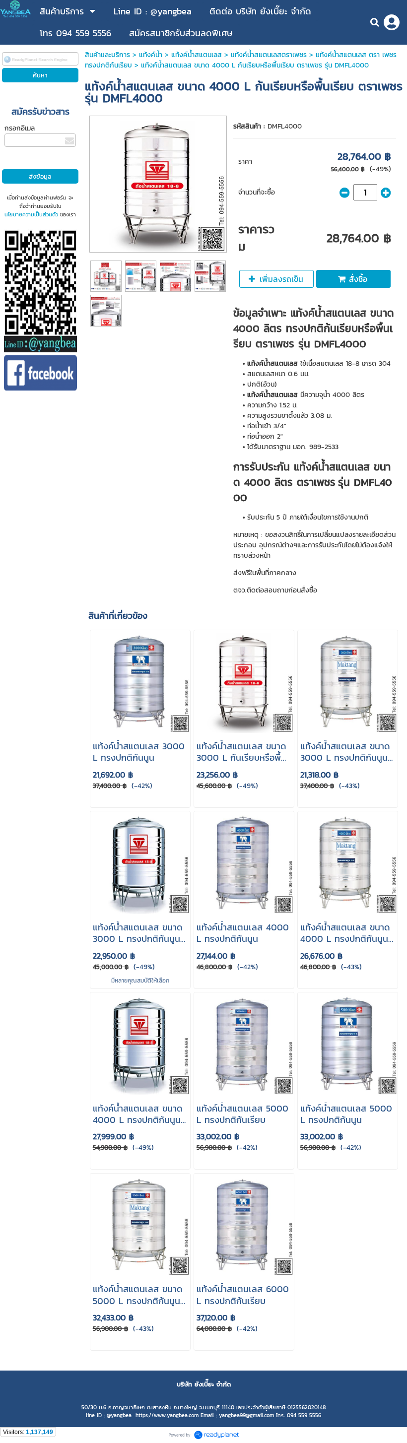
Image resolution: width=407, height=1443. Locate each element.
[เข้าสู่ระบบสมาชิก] (392, 22)
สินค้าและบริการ (107, 55)
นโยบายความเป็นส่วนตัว (31, 214)
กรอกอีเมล (19, 128)
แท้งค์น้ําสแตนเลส (196, 55)
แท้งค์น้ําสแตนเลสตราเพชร (269, 55)
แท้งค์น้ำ (150, 55)
